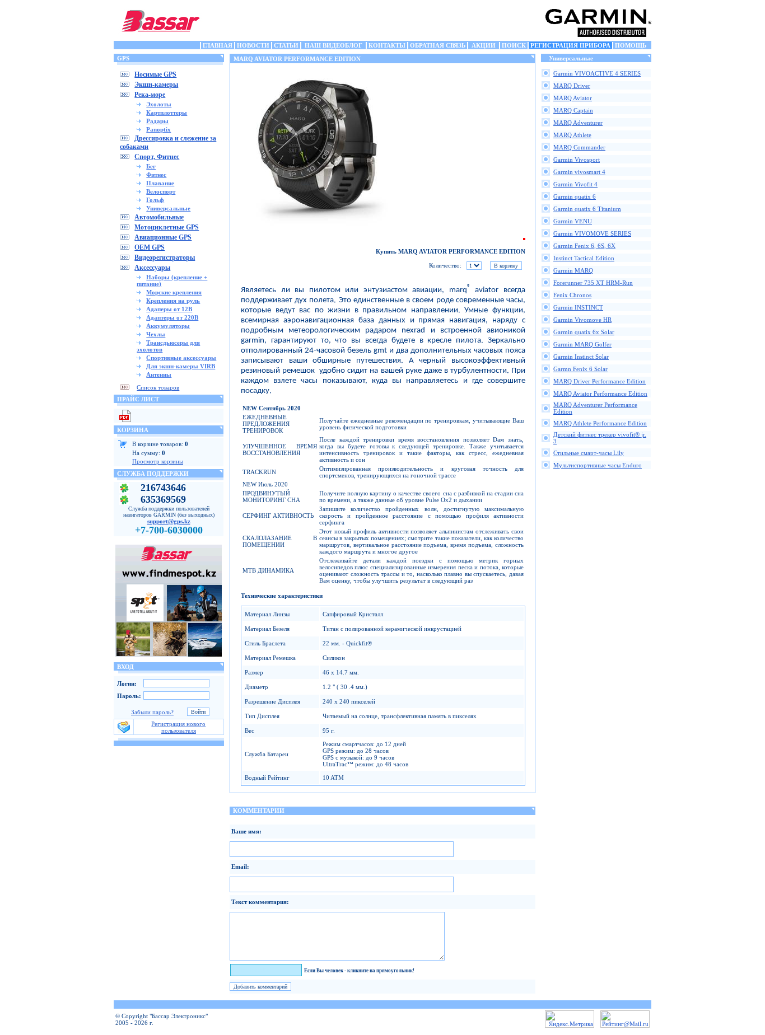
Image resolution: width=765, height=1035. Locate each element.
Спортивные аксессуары (181, 357)
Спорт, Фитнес (156, 157)
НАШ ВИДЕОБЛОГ (333, 45)
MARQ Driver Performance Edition (599, 381)
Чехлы (155, 334)
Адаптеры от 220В (172, 317)
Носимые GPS (155, 74)
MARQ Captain (573, 110)
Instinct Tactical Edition (583, 258)
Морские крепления (174, 292)
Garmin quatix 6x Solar (583, 332)
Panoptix (158, 129)
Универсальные (168, 208)
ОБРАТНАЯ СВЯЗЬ (437, 45)
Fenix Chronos (572, 295)
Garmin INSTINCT (578, 307)
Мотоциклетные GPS (166, 227)
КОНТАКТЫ (386, 45)
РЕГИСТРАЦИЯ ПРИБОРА (570, 45)
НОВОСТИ (253, 45)
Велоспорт (160, 191)
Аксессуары (152, 267)
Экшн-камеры (156, 84)
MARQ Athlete (572, 135)
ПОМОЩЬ (630, 45)
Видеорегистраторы (164, 257)
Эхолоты (158, 104)
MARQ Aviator (572, 98)
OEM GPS (149, 247)
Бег (151, 166)
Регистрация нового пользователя (178, 727)
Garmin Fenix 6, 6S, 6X (584, 245)
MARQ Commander (579, 147)
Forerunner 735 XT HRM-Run (593, 282)
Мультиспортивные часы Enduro (597, 465)
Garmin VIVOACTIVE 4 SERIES (597, 73)
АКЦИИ (484, 45)
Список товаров (158, 387)
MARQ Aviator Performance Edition (600, 393)
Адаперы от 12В (169, 309)
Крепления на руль (173, 300)
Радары (157, 121)
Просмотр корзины (157, 461)
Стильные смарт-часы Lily (588, 452)
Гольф (155, 199)
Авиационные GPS (163, 237)
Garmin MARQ (573, 270)
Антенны (158, 374)
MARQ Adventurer (578, 122)
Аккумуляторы (168, 325)
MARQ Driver (571, 85)
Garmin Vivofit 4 (575, 184)
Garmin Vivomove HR (582, 319)
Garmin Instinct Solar (581, 356)
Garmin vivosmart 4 (579, 171)
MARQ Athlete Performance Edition (600, 423)
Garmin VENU (572, 221)
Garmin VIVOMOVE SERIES (592, 233)
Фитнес (156, 174)
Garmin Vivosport (576, 159)
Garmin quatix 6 (574, 196)
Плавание (160, 183)
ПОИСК (514, 45)
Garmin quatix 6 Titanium (587, 208)
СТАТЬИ (286, 45)
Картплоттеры (166, 112)
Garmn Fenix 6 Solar (580, 369)
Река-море (149, 95)
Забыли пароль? (152, 712)
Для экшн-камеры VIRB (180, 366)
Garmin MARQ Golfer (582, 344)
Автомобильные (159, 217)
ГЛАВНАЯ (217, 45)
